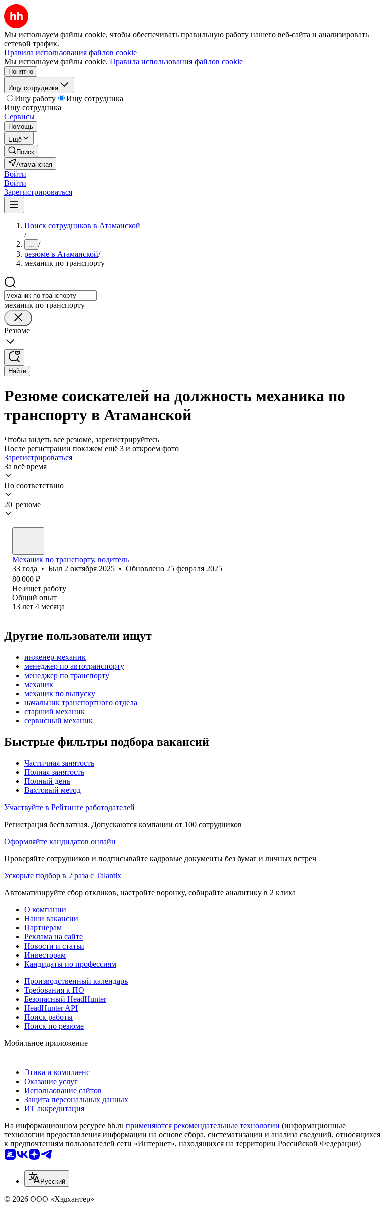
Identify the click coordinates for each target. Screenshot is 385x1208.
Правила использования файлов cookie (176, 61)
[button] (15, 174)
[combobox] (50, 295)
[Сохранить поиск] (14, 357)
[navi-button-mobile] (14, 205)
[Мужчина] (28, 541)
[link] (21, 151)
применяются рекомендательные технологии (203, 1125)
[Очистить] (18, 318)
